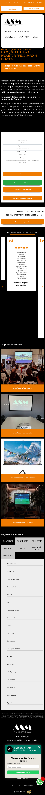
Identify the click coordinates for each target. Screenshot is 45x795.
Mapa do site (22, 778)
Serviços (10, 37)
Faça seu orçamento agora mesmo (11, 8)
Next (43, 287)
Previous (2, 287)
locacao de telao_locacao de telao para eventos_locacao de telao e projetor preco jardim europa (26, 49)
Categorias (15, 49)
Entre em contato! (33, 8)
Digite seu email (22, 146)
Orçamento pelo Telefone (22, 189)
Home (8, 31)
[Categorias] (6, 42)
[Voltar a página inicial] (22, 22)
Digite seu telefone (22, 152)
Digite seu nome (22, 140)
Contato (24, 37)
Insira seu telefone (13, 763)
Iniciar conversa (23, 772)
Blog (36, 37)
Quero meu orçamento (22, 222)
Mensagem (23, 157)
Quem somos (22, 31)
